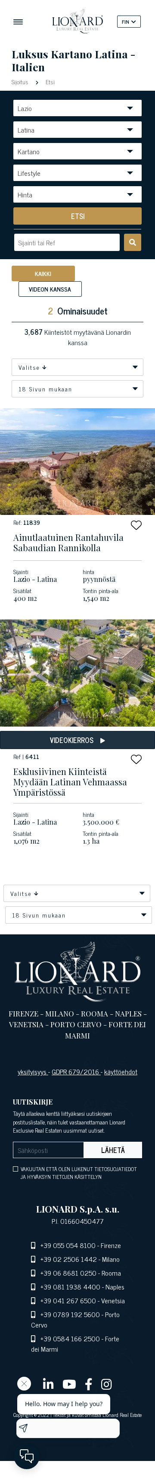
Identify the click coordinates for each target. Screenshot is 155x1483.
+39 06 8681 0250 (68, 1272)
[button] (136, 525)
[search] (132, 242)
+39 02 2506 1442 (69, 1258)
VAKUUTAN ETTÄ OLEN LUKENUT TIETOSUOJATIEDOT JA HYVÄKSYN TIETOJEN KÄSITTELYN (79, 1173)
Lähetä (113, 1150)
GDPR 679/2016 (76, 1071)
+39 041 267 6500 (68, 1300)
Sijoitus (21, 81)
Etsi (49, 81)
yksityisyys (33, 1071)
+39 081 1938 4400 (70, 1286)
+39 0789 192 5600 (70, 1314)
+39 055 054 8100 (68, 1245)
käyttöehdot (120, 1071)
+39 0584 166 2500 (70, 1338)
